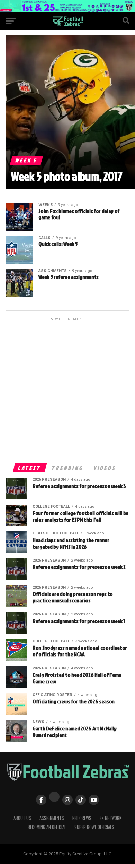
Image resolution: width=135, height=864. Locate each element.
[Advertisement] (67, 389)
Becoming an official (47, 827)
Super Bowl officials (94, 827)
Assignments (51, 818)
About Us (22, 818)
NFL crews (81, 818)
